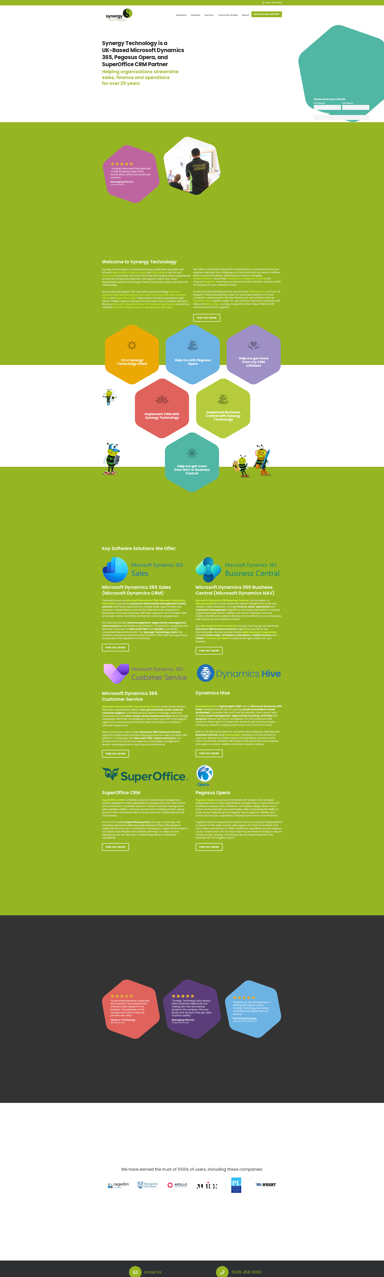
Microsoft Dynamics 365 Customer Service (129, 706)
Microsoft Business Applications (144, 304)
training (261, 278)
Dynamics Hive (201, 301)
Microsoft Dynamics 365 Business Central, (222, 600)
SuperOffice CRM (125, 298)
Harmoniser (212, 304)
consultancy (234, 278)
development (257, 291)
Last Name (347, 103)
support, (211, 281)
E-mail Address (321, 113)
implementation (202, 278)
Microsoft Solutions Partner (218, 626)
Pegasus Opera (205, 800)
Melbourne (108, 275)
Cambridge (158, 272)
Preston (133, 272)
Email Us (152, 1268)
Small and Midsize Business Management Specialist (142, 307)
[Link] (132, 354)
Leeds (142, 272)
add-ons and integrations (259, 632)
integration (249, 278)
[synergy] (119, 15)
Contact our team (217, 638)
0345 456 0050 (247, 1268)
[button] (187, 15)
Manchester (120, 272)
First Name (319, 103)
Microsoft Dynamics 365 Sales (157, 295)
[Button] (135, 1268)
